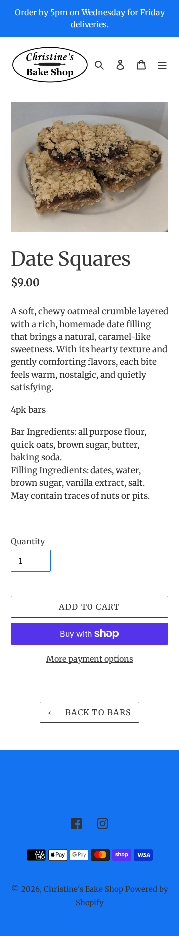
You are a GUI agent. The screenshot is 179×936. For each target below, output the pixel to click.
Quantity (28, 541)
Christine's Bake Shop (83, 889)
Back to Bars (97, 712)
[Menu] (162, 64)
